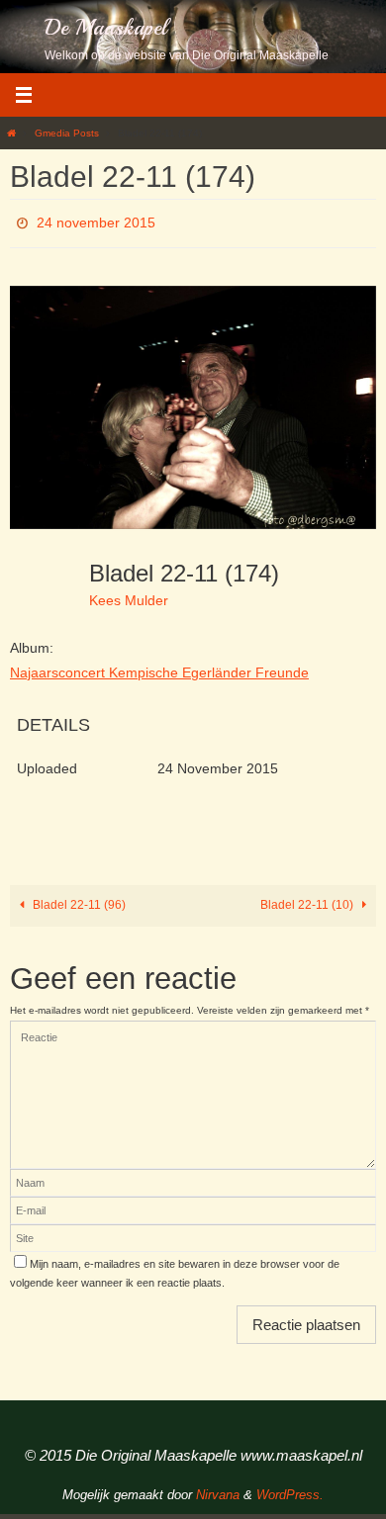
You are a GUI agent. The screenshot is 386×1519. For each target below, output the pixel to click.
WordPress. (290, 1489)
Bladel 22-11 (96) (78, 900)
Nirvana (218, 1489)
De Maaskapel (106, 28)
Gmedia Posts (67, 133)
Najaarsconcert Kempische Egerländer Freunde (159, 666)
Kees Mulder (128, 594)
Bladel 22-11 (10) (308, 900)
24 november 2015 (96, 220)
